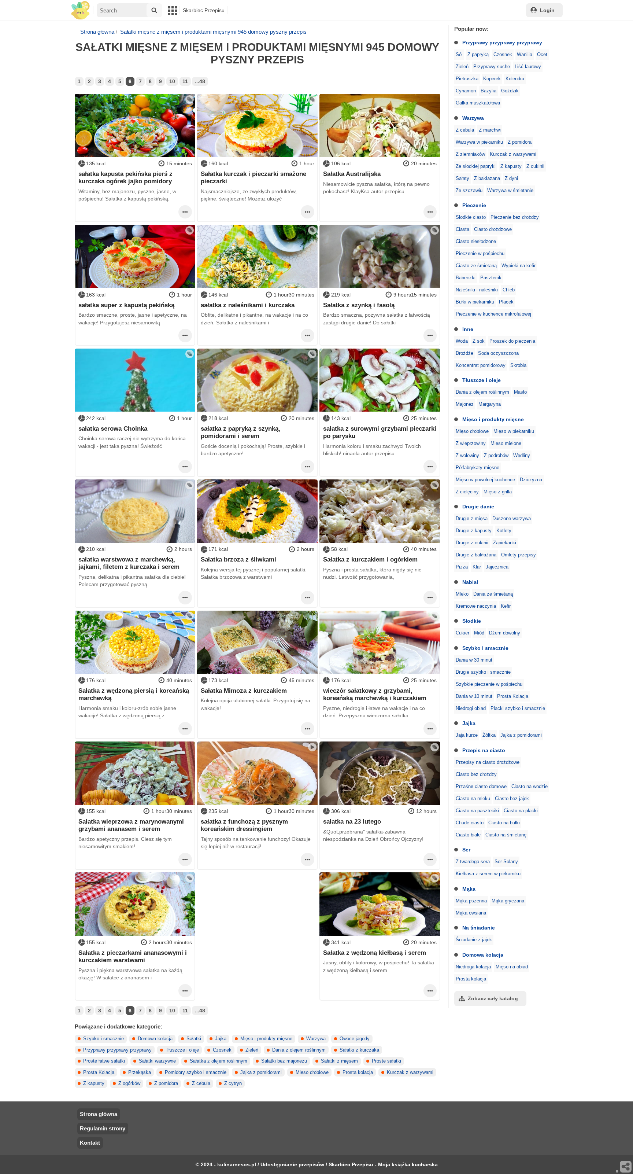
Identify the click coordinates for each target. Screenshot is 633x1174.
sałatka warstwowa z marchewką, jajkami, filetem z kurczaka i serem (128, 563)
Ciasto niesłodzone (476, 241)
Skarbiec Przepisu (204, 10)
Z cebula (465, 130)
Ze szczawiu (469, 190)
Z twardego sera (473, 861)
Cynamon (466, 90)
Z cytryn (233, 1083)
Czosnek (502, 54)
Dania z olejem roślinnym (482, 392)
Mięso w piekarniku (513, 431)
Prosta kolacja (471, 979)
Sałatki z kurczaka (359, 1050)
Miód (479, 633)
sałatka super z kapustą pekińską (126, 305)
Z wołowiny (467, 455)
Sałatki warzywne (157, 1061)
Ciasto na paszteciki (477, 810)
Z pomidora (520, 142)
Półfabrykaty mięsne (477, 467)
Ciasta (462, 229)
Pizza (462, 567)
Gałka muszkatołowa (478, 103)
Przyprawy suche (491, 66)
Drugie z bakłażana (476, 554)
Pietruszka (467, 78)
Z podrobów (496, 455)
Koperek (492, 78)
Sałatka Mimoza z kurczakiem (244, 690)
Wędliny (521, 455)
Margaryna (489, 404)
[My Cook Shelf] (80, 10)
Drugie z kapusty (474, 530)
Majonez (465, 404)
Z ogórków (129, 1083)
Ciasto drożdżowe (493, 229)
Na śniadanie (478, 928)
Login (547, 10)
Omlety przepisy (518, 554)
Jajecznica (497, 567)
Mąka (468, 889)
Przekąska (139, 1072)
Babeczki (465, 277)
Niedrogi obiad (471, 708)
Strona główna (97, 32)
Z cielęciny (467, 491)
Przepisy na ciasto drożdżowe (487, 762)
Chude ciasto (470, 822)
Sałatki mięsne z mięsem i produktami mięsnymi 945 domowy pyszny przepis (213, 32)
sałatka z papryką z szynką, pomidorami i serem (240, 432)
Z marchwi (490, 130)
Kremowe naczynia (476, 606)
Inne (467, 329)
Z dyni (511, 178)
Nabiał (470, 582)
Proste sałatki (386, 1061)
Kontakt (90, 1143)
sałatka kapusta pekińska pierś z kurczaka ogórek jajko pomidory (125, 177)
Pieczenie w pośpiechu (480, 253)
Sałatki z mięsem (339, 1061)
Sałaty (462, 178)
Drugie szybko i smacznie (483, 672)
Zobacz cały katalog (493, 998)
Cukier (462, 633)
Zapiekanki (504, 542)
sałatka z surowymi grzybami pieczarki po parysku (379, 432)
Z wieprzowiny (471, 443)
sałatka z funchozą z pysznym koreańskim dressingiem (244, 825)
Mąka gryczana (508, 900)
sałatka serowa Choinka (112, 428)
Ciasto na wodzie (529, 786)
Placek (506, 302)
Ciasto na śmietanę (505, 835)
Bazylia (488, 90)
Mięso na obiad (512, 966)
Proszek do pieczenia (512, 341)
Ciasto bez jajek (512, 798)
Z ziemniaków (470, 154)
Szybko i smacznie (485, 648)
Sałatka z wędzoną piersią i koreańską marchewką (133, 694)
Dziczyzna (531, 479)
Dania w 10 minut (474, 696)
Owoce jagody (355, 1038)
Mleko (462, 594)
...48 (200, 81)
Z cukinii (535, 166)
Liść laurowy (528, 66)
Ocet (542, 54)
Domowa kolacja (482, 955)
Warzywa (473, 118)
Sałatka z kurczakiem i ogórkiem (370, 559)
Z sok (479, 341)
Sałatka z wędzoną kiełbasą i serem (374, 952)
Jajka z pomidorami (521, 735)
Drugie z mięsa (472, 518)
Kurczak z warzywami (513, 154)
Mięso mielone (506, 443)
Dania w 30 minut (474, 660)
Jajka (468, 723)
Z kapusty (511, 166)
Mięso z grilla (498, 491)
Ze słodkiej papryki (476, 166)
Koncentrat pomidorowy (481, 365)
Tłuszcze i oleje (481, 380)
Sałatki (193, 1038)
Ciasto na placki (521, 810)
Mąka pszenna (471, 900)
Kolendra (515, 78)
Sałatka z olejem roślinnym (218, 1061)
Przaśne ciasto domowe (481, 786)
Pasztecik (490, 277)
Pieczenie (474, 205)
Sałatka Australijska (352, 173)
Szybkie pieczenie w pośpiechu (489, 684)
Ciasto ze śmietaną (476, 265)
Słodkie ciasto (471, 217)
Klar (477, 567)
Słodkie (471, 621)
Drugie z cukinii (472, 542)
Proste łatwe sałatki (104, 1061)
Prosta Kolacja (512, 696)
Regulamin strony (102, 1128)
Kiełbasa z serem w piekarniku (488, 873)
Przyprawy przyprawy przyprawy (502, 42)
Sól (459, 54)
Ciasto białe (468, 835)
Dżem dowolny (504, 633)
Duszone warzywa (511, 518)
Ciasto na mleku (473, 798)
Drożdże (464, 353)
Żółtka (489, 735)
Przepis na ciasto (483, 750)
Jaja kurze (467, 735)
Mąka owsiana (471, 913)
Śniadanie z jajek (474, 939)
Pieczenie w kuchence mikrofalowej (493, 314)
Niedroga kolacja (473, 966)
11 (185, 81)
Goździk (510, 90)
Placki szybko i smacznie (518, 708)
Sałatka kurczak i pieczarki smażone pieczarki (253, 177)
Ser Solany (506, 861)
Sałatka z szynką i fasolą (359, 305)
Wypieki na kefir (518, 265)
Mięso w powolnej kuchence (485, 479)
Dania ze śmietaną (493, 594)
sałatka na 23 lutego (352, 821)
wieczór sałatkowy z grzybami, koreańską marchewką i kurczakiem (374, 694)
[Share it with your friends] (626, 1167)
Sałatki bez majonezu (284, 1061)
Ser (466, 850)
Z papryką (478, 54)
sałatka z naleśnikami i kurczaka (248, 305)
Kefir (506, 606)
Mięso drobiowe (472, 431)
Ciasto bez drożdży (476, 774)
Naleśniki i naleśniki (477, 289)
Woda (462, 341)
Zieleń (462, 66)
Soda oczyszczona (498, 353)
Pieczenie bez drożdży (515, 217)
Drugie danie (478, 506)
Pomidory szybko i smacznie (195, 1072)
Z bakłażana (487, 178)
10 (172, 81)
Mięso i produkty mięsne (493, 419)
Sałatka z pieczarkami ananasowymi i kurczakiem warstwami (132, 956)
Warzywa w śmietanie (510, 190)
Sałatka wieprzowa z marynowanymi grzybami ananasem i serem (131, 825)
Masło (520, 392)
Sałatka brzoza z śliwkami (238, 559)
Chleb (509, 289)
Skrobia (518, 365)
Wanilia (524, 54)
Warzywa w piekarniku (479, 142)
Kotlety (503, 530)
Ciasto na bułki (504, 822)
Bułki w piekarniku (475, 302)
